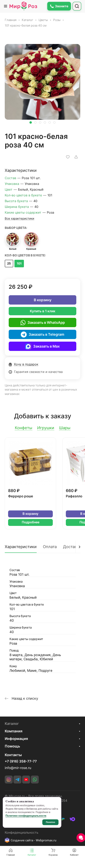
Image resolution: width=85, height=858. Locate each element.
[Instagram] (9, 779)
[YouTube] (26, 779)
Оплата (50, 546)
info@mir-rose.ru (18, 768)
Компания (13, 731)
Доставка (72, 546)
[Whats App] (35, 779)
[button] (30, 122)
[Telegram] (17, 779)
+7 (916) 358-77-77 (21, 761)
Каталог (12, 723)
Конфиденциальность (21, 832)
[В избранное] (68, 157)
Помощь (12, 746)
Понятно (50, 822)
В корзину (42, 300)
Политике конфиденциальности (26, 815)
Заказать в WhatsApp (46, 322)
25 (9, 263)
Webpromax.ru (46, 840)
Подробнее (30, 522)
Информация (16, 739)
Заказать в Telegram (46, 334)
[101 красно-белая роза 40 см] (42, 82)
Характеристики (21, 546)
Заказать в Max (46, 346)
